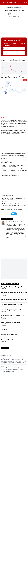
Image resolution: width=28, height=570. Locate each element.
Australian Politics (17, 7)
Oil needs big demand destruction (11, 304)
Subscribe (14, 53)
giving (2, 117)
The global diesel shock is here (10, 340)
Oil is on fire (4, 329)
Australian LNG (10, 7)
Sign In (23, 2)
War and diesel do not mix (9, 334)
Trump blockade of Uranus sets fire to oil (13, 299)
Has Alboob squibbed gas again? (11, 310)
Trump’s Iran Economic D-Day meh (11, 287)
